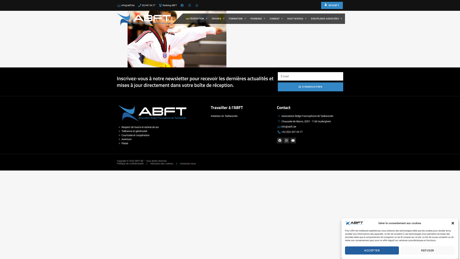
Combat (275, 18)
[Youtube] (293, 140)
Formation (236, 18)
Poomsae (256, 18)
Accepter (372, 250)
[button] (453, 223)
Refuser (427, 250)
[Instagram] (286, 140)
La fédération (195, 18)
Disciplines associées (325, 18)
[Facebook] (280, 140)
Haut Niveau (295, 18)
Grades (216, 18)
